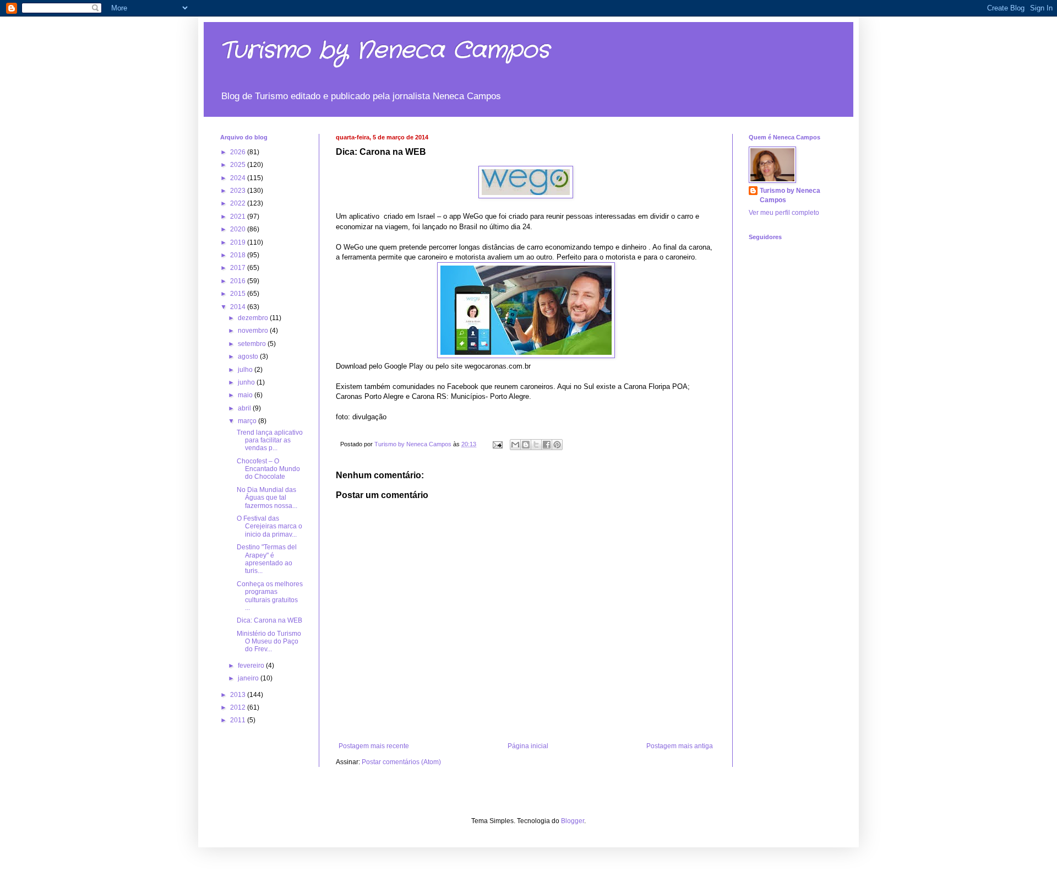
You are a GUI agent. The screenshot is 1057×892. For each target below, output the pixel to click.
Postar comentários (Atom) (401, 762)
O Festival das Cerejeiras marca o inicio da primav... (269, 526)
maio (246, 395)
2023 (238, 190)
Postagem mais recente (374, 746)
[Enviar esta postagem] (497, 444)
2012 (238, 707)
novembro (254, 330)
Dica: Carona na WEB (269, 620)
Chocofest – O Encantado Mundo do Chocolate (268, 469)
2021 (238, 216)
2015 (238, 294)
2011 (238, 720)
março (248, 421)
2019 (238, 242)
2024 (238, 178)
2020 (238, 229)
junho (247, 382)
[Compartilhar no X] (536, 444)
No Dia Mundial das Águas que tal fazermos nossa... (267, 498)
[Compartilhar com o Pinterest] (557, 444)
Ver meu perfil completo (784, 213)
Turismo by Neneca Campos (384, 50)
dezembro (254, 318)
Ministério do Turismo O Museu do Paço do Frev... (269, 641)
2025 (238, 165)
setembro (253, 344)
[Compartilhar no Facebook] (546, 444)
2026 (238, 152)
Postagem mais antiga (679, 746)
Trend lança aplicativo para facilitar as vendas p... (270, 440)
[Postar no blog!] (525, 444)
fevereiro (252, 665)
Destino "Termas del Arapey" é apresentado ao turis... (267, 559)
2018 (238, 255)
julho (246, 370)
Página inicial (528, 746)
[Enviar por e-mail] (515, 444)
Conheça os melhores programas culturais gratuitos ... (270, 596)
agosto (249, 356)
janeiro (249, 678)
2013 (238, 695)
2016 (238, 281)
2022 (238, 203)
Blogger (572, 821)
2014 (238, 307)
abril (245, 408)
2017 (238, 268)
